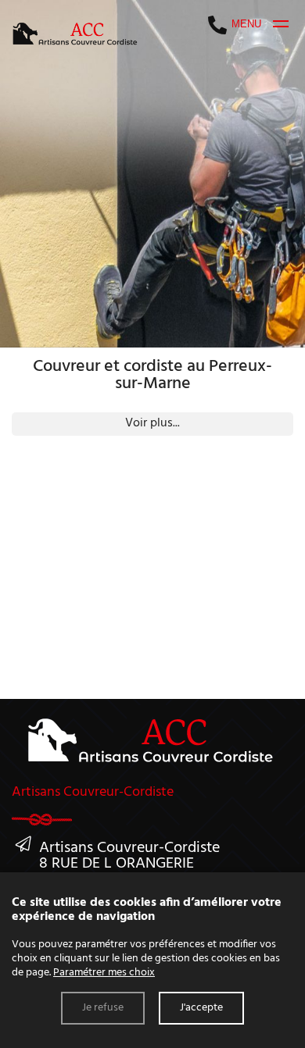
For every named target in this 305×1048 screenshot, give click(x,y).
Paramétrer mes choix (104, 973)
